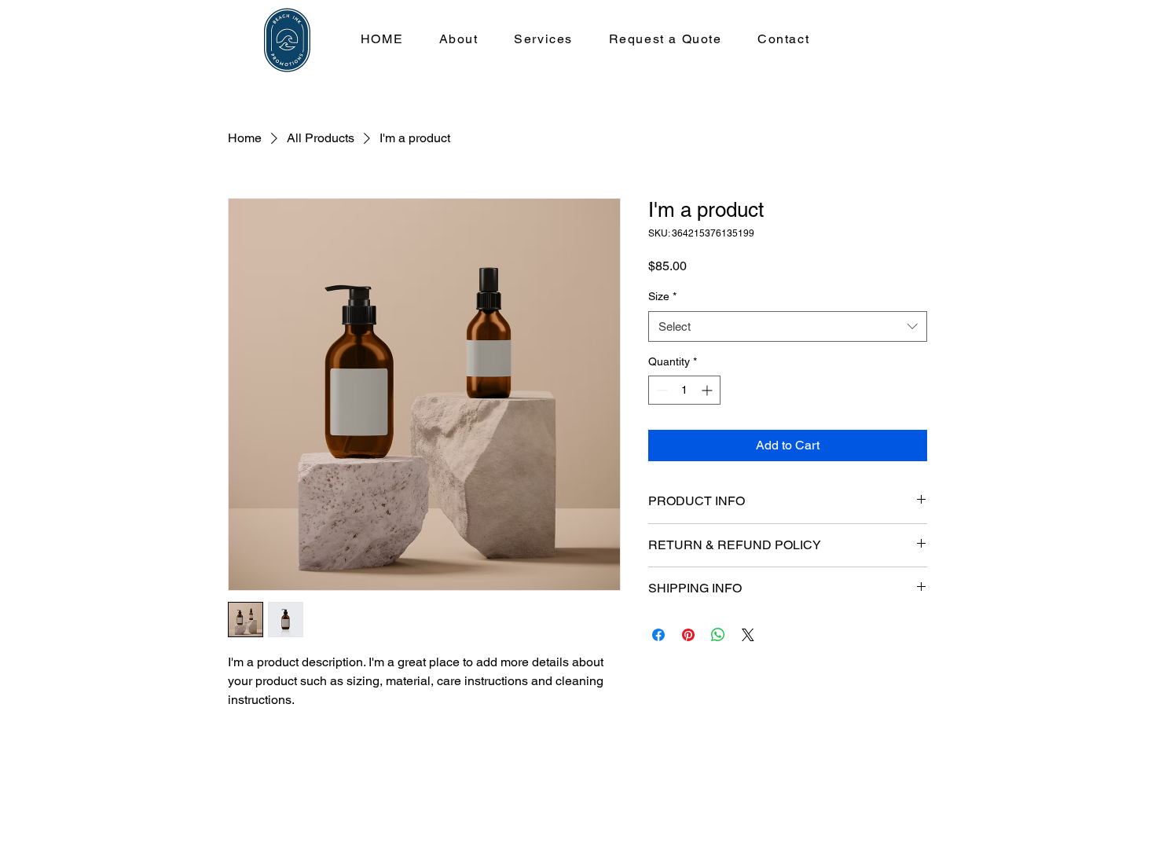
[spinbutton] (684, 390)
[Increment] (708, 390)
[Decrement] (660, 390)
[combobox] (787, 326)
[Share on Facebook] (658, 634)
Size (662, 296)
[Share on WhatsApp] (718, 634)
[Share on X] (748, 634)
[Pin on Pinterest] (688, 634)
